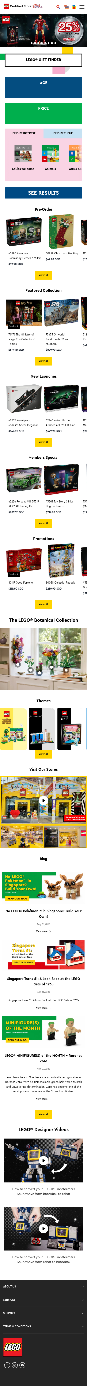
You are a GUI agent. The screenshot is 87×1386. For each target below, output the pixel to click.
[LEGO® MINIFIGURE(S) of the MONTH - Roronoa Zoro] (43, 1032)
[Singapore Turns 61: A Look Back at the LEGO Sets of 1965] (43, 955)
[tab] (32, 43)
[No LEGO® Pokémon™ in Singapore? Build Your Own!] (43, 888)
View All (43, 361)
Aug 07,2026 (43, 1069)
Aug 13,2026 (43, 991)
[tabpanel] (43, 30)
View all (43, 275)
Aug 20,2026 (43, 924)
